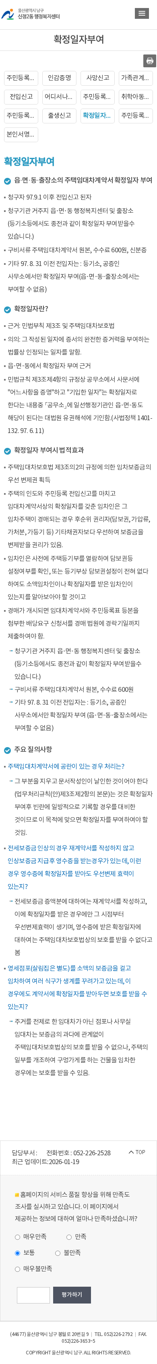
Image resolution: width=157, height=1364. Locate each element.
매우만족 (34, 1237)
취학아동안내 (137, 97)
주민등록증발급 (22, 115)
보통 (28, 1253)
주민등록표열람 (99, 97)
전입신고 (21, 97)
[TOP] (137, 1152)
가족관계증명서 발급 (137, 78)
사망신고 (97, 78)
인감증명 (59, 78)
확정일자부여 (99, 115)
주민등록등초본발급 (22, 78)
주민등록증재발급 (137, 115)
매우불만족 (37, 1269)
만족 (80, 1237)
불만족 (71, 1253)
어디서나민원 (60, 97)
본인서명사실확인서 (22, 134)
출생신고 (59, 115)
